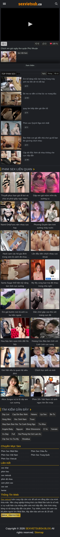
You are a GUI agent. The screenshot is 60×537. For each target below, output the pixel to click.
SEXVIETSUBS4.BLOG (38, 528)
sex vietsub (6, 475)
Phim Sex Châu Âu (39, 451)
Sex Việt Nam (22, 53)
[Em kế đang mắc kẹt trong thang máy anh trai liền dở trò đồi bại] (11, 84)
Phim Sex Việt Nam (9, 455)
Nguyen (19, 429)
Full (13, 434)
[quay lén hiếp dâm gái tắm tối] (11, 113)
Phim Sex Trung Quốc (40, 455)
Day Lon (5, 414)
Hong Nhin (6, 419)
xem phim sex (7, 483)
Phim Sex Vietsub (8, 459)
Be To (52, 414)
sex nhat (4, 468)
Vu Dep (5, 434)
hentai (3, 490)
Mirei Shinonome (33, 429)
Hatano (34, 414)
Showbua (26, 439)
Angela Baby (7, 429)
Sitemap (39, 532)
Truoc (32, 419)
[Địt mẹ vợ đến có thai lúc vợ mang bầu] (11, 98)
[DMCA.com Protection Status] (11, 515)
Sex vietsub (6, 499)
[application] (30, 24)
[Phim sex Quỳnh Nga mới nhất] (11, 128)
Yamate (54, 429)
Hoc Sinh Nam (20, 419)
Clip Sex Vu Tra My (10, 439)
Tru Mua (42, 424)
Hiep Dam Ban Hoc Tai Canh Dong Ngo (18, 424)
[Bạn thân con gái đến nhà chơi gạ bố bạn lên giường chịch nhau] (11, 143)
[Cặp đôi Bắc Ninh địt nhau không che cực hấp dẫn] (11, 157)
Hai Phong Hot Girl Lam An (29, 434)
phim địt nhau (7, 479)
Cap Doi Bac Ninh (20, 414)
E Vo (46, 429)
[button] (30, 24)
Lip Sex (43, 414)
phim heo (5, 472)
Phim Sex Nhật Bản (9, 451)
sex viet (4, 487)
